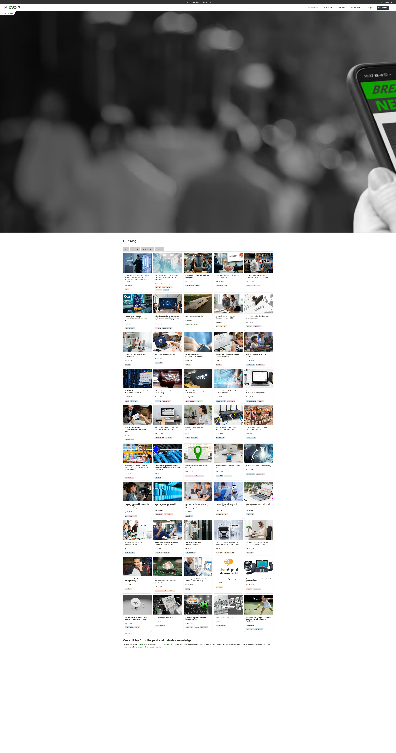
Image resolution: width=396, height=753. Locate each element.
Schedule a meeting (192, 2)
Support (370, 7)
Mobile (341, 7)
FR (385, 2)
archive (142, 644)
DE (388, 2)
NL (392, 2)
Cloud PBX (313, 7)
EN (381, 2)
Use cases (355, 7)
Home (4, 13)
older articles (164, 644)
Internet (328, 7)
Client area (207, 2)
